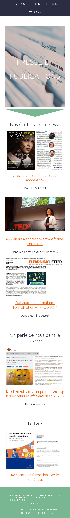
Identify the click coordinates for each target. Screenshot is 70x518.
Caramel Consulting (35, 4)
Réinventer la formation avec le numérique (35, 477)
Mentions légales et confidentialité (35, 513)
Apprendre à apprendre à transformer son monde (35, 241)
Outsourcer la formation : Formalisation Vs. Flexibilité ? (35, 305)
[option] (35, 66)
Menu (37, 12)
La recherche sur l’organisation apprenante (35, 178)
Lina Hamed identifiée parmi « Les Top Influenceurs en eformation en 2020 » (35, 393)
